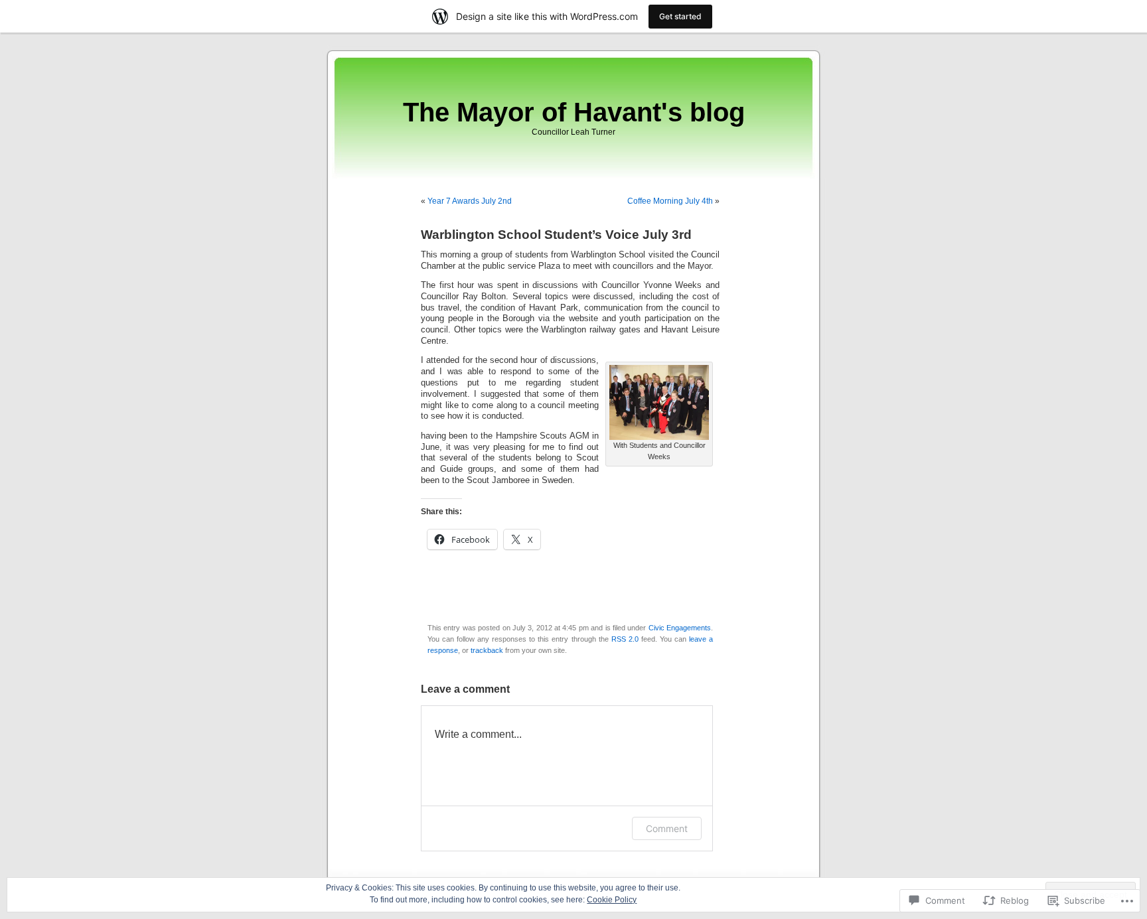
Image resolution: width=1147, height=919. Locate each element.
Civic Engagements (680, 628)
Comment (667, 828)
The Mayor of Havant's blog (574, 112)
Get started (680, 16)
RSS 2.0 (625, 639)
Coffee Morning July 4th (670, 201)
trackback (487, 650)
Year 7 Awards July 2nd (469, 201)
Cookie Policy (612, 899)
